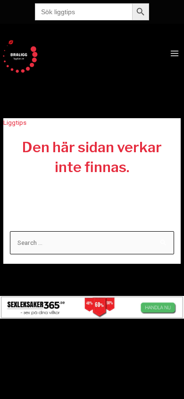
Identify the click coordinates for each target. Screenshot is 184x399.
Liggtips (14, 122)
